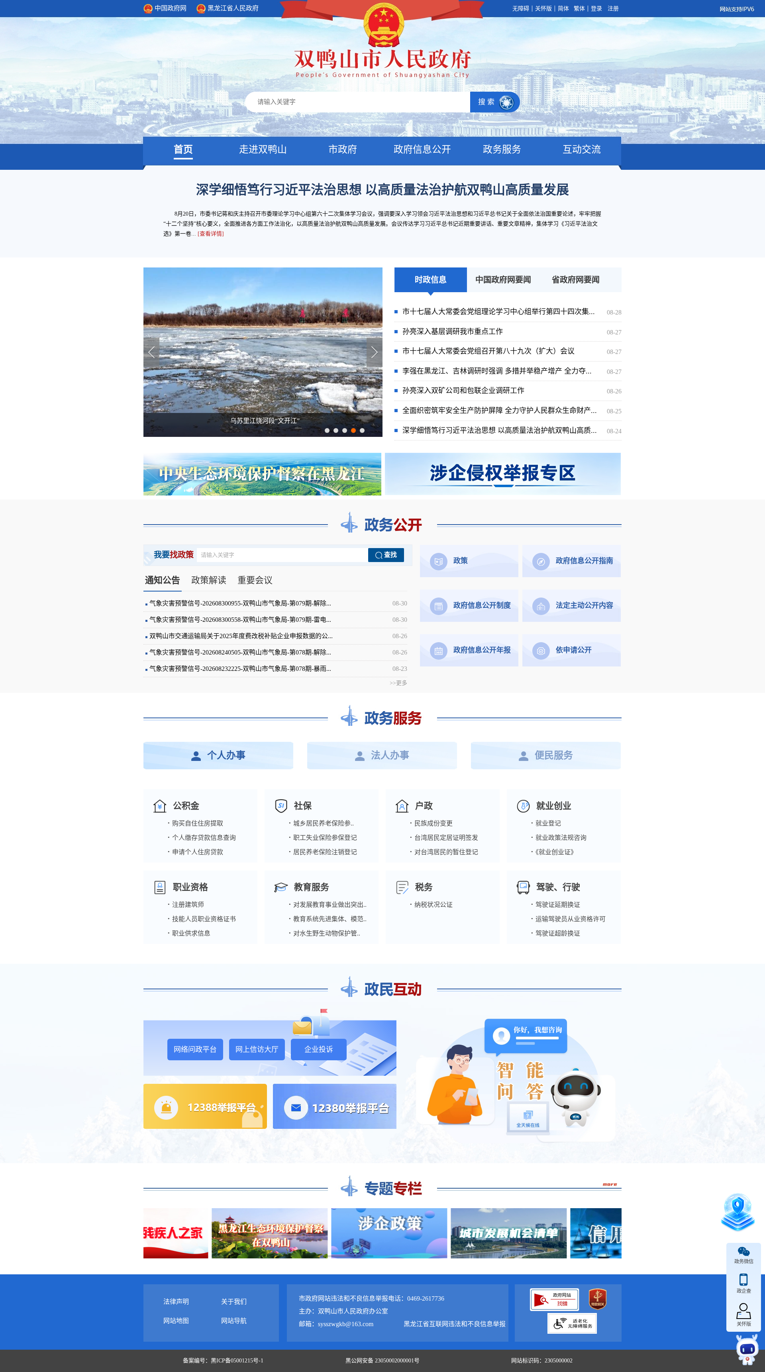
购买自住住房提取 (195, 823)
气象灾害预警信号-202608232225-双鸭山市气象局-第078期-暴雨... (278, 668)
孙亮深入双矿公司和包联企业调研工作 (512, 391)
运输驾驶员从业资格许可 (568, 919)
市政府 (342, 149)
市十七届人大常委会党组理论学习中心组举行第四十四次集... (512, 312)
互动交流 (582, 149)
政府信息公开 (422, 149)
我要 (174, 554)
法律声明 (176, 1301)
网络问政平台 (195, 1050)
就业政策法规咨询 (558, 837)
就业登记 (546, 823)
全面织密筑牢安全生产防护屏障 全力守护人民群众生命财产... (512, 411)
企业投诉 (318, 1050)
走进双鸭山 (263, 149)
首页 (183, 149)
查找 (389, 554)
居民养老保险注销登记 (322, 852)
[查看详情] (211, 234)
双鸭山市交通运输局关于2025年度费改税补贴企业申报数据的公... (278, 636)
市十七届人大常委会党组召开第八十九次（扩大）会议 (512, 351)
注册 (613, 9)
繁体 (579, 9)
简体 (563, 9)
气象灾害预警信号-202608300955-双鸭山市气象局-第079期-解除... (278, 603)
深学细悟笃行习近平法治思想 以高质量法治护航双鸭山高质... (512, 430)
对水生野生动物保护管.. (324, 933)
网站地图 (176, 1320)
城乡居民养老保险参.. (321, 823)
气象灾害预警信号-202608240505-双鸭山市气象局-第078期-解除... (278, 652)
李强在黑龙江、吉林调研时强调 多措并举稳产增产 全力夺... (512, 371)
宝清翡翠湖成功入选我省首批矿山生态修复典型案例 (265, 420)
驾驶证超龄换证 (555, 933)
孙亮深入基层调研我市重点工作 (512, 332)
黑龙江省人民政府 (233, 8)
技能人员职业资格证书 (201, 919)
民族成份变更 (431, 823)
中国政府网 (170, 8)
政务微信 (743, 1261)
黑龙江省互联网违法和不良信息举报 (455, 1324)
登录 (596, 9)
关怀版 (543, 9)
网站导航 (234, 1320)
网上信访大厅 (257, 1050)
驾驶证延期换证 (555, 904)
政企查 (744, 1291)
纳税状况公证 (431, 904)
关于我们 (234, 1301)
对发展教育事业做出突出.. (327, 904)
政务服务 (502, 149)
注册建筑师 (185, 904)
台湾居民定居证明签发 (444, 837)
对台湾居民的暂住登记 (444, 852)
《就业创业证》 (554, 852)
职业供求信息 (188, 933)
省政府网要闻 (576, 279)
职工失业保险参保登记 (322, 837)
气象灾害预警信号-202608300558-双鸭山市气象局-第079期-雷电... (278, 619)
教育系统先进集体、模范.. (327, 919)
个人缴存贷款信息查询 (201, 837)
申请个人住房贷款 (195, 852)
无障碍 (520, 9)
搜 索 (487, 102)
